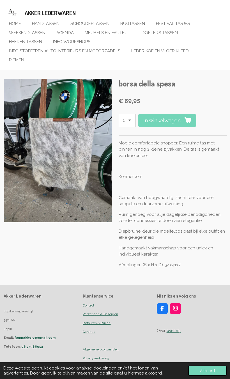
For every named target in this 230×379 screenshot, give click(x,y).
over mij (174, 330)
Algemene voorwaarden (101, 349)
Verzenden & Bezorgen (100, 314)
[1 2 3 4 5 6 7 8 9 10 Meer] (127, 120)
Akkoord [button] (207, 370)
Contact (88, 305)
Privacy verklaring (96, 358)
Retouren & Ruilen (97, 323)
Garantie (89, 332)
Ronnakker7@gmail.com (35, 338)
